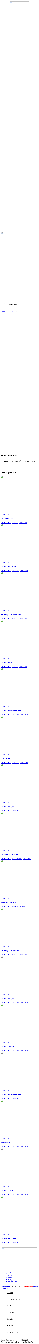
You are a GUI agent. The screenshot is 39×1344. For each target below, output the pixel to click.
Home (3, 312)
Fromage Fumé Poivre (11, 614)
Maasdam (5, 1142)
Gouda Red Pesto (8, 566)
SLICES (15, 523)
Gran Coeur (14, 461)
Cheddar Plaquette (9, 854)
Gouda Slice (6, 662)
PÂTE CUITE (10, 312)
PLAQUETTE (17, 859)
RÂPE (17, 312)
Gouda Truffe (7, 1190)
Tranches (15, 811)
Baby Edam (6, 758)
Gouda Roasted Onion (11, 710)
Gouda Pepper (7, 806)
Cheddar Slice (7, 518)
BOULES (15, 763)
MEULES (15, 571)
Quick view (5, 514)
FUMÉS (15, 619)
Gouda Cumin (7, 1046)
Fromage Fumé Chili (10, 950)
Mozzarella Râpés (9, 902)
